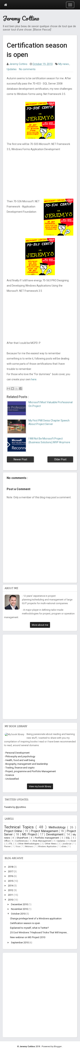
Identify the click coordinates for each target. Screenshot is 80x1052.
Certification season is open (25, 923)
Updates (12, 69)
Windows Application (47, 846)
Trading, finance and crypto (20, 767)
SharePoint (23, 837)
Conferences (21, 841)
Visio (18, 846)
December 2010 (19, 904)
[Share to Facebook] (21, 388)
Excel (73, 841)
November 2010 (19, 909)
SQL (68, 837)
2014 (11, 885)
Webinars (29, 846)
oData (64, 846)
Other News (51, 843)
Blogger (58, 1046)
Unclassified (12, 778)
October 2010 (18, 913)
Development (55, 834)
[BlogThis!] (12, 388)
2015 (11, 881)
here (33, 379)
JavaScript (67, 843)
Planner (7, 846)
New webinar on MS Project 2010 (27, 937)
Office (7, 841)
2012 (11, 890)
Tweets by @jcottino (15, 807)
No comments (27, 69)
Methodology (58, 827)
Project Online (13, 831)
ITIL (11, 843)
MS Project (30, 834)
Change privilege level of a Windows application (36, 918)
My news (63, 64)
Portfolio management (47, 837)
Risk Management (42, 841)
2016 (11, 876)
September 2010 (20, 942)
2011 (11, 894)
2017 (11, 871)
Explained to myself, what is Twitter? (29, 927)
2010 (11, 899)
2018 (11, 866)
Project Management (45, 831)
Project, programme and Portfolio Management (30, 771)
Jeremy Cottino (21, 18)
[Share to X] (16, 388)
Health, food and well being (20, 760)
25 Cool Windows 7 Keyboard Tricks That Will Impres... (39, 932)
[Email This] (8, 388)
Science (9, 775)
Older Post (60, 459)
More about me (40, 624)
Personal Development (17, 752)
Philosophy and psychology (20, 756)
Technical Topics (20, 827)
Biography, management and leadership (26, 763)
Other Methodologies (29, 843)
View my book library (40, 786)
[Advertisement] (40, 676)
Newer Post (20, 459)
